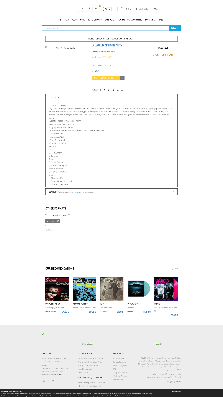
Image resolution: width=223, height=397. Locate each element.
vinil (98, 38)
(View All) (108, 66)
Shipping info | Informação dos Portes (90, 362)
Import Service (118, 379)
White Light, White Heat (54, 307)
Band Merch (110, 20)
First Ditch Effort (106, 307)
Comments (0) (71, 192)
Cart (156, 9)
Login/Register (142, 9)
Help (129, 9)
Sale (161, 20)
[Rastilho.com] (61, 20)
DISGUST (106, 38)
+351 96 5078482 (56, 374)
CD (46, 225)
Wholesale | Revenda (120, 376)
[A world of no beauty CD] (60, 215)
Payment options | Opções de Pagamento (91, 358)
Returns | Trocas (83, 372)
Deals (66, 20)
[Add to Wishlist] (57, 221)
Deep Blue (130, 307)
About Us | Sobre (118, 358)
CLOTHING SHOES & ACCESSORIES (130, 20)
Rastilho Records (95, 20)
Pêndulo (178, 381)
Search (175, 28)
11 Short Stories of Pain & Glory (84, 307)
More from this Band (164, 54)
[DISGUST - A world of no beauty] (66, 48)
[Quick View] (66, 280)
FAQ (114, 369)
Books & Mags (151, 20)
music (91, 38)
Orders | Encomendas (85, 369)
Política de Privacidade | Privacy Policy (90, 386)
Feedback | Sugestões (120, 365)
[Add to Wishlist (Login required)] (122, 78)
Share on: (94, 90)
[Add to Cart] (66, 276)
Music (82, 20)
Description (54, 97)
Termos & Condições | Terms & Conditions (91, 382)
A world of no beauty (123, 38)
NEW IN (74, 20)
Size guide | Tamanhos (120, 372)
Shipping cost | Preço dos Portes (88, 365)
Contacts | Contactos (119, 362)
